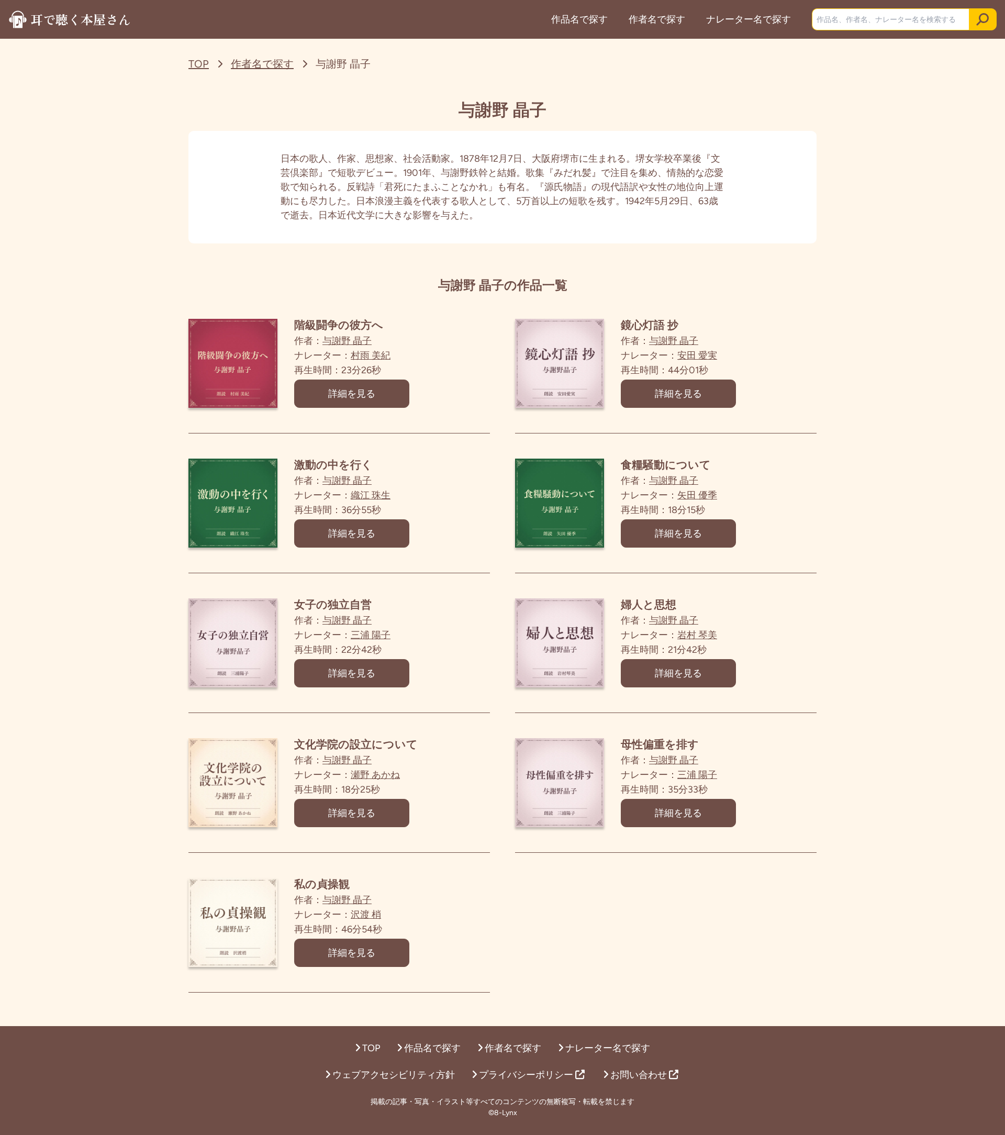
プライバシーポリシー (527, 1075)
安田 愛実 (697, 355)
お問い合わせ (639, 1075)
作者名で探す (657, 19)
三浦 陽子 (370, 635)
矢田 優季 (697, 495)
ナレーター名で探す (748, 19)
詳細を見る (351, 393)
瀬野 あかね (375, 775)
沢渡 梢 (366, 914)
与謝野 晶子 (347, 341)
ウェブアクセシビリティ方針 (393, 1075)
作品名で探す (579, 19)
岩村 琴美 (697, 635)
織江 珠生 (370, 495)
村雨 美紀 (370, 355)
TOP (198, 64)
